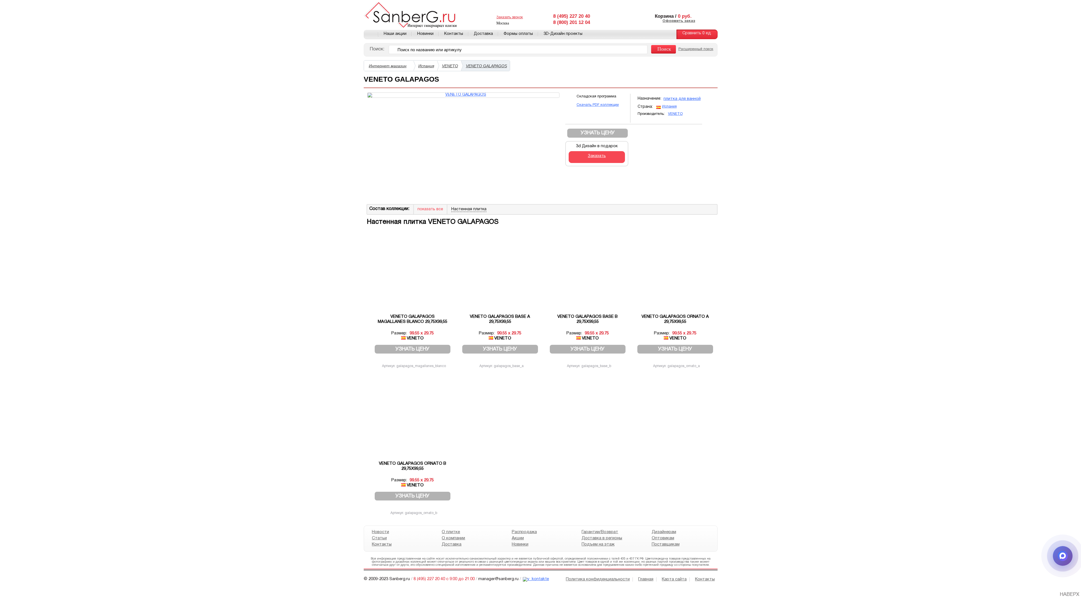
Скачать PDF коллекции (598, 105)
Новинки (425, 34)
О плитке (451, 532)
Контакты (453, 34)
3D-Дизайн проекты (563, 34)
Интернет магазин (388, 66)
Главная (371, 34)
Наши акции (395, 34)
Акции (518, 538)
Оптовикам (662, 538)
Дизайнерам (663, 532)
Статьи (379, 538)
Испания (426, 66)
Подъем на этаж (598, 544)
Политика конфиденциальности (598, 579)
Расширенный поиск (695, 49)
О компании (453, 538)
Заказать (597, 156)
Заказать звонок (509, 17)
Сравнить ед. (697, 33)
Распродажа (524, 532)
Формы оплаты (518, 34)
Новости (380, 532)
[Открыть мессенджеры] (1063, 556)
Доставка (483, 34)
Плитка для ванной (682, 99)
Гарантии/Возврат (600, 532)
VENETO (450, 66)
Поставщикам (665, 544)
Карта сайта (674, 579)
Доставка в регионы (602, 538)
